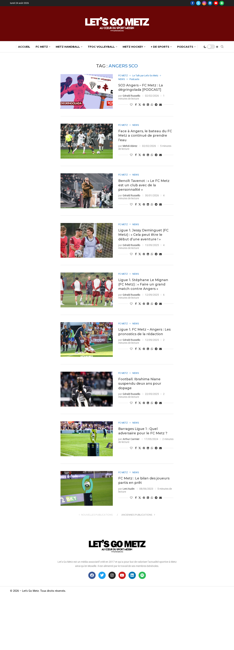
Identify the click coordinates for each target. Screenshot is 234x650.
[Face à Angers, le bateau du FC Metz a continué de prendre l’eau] (87, 141)
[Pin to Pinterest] (144, 104)
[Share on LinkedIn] (148, 104)
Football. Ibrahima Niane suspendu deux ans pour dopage (139, 383)
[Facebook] (192, 3)
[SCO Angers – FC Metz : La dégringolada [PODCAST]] (87, 91)
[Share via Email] (160, 104)
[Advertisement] (117, 622)
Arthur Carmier (131, 439)
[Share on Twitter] (139, 104)
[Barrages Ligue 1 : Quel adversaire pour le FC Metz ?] (87, 438)
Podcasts (185, 46)
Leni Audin (129, 488)
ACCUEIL (24, 46)
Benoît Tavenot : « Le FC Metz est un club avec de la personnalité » (143, 185)
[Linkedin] (210, 3)
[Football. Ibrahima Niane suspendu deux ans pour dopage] (87, 389)
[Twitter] (198, 3)
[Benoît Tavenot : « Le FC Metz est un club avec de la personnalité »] (87, 190)
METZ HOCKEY (133, 46)
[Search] (222, 46)
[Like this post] (131, 104)
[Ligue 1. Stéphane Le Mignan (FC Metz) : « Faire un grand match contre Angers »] (87, 289)
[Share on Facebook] (136, 104)
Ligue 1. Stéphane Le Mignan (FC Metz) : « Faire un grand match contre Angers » (143, 284)
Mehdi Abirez (130, 145)
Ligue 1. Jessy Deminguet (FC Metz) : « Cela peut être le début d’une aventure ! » (143, 234)
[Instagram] (204, 3)
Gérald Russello (131, 95)
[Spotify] (222, 3)
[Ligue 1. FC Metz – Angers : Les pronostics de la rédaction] (87, 339)
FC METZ (42, 46)
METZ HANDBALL (68, 46)
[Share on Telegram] (156, 104)
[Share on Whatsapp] (152, 104)
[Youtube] (216, 3)
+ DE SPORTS (160, 46)
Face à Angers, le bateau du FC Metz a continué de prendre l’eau (145, 135)
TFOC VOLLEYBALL (101, 46)
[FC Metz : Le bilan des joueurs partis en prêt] (87, 488)
